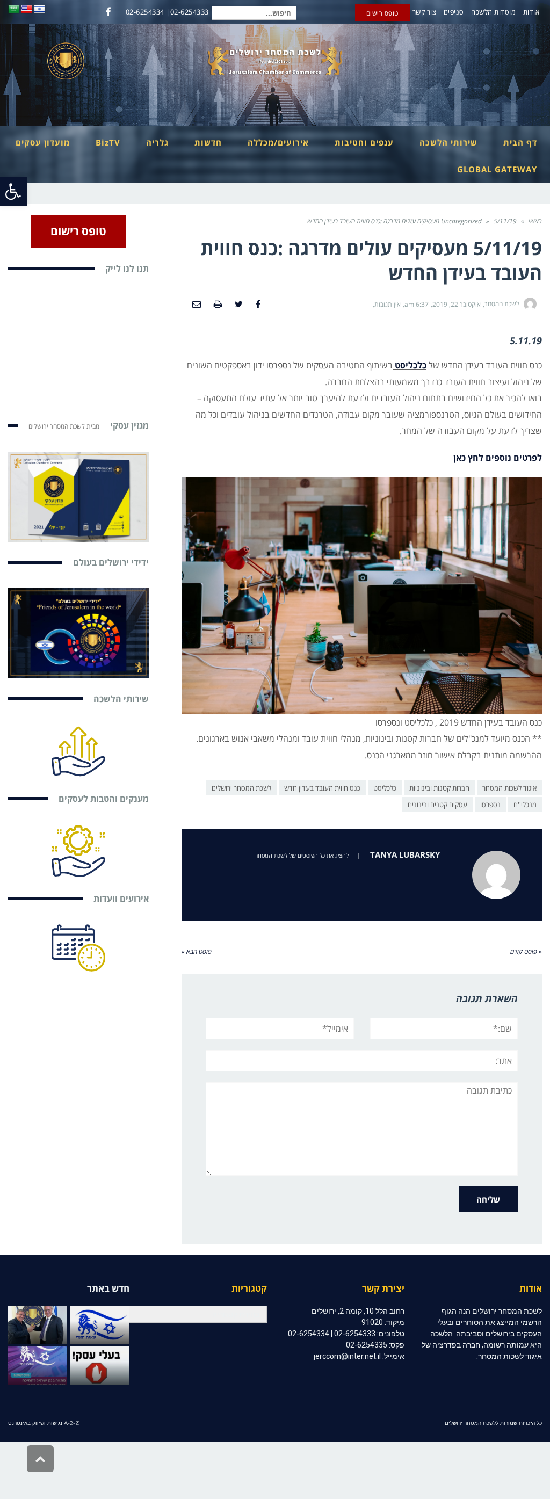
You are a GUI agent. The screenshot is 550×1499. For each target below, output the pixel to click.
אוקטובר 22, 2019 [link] (456, 304)
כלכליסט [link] (384, 788)
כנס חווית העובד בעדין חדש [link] (322, 788)
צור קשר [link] (424, 12)
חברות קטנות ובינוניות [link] (439, 788)
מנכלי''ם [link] (525, 804)
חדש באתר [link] (108, 1288)
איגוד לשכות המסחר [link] (509, 788)
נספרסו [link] (490, 804)
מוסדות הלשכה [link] (493, 12)
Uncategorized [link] (461, 221)
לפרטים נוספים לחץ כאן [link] (497, 458)
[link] (13, 191)
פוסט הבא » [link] (197, 951)
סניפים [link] (454, 12)
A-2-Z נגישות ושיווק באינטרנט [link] (43, 1423)
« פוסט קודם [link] (526, 951)
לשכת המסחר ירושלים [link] (241, 788)
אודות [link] (531, 12)
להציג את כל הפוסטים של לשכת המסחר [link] (302, 855)
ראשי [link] (535, 221)
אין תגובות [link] (387, 304)
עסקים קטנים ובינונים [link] (437, 804)
